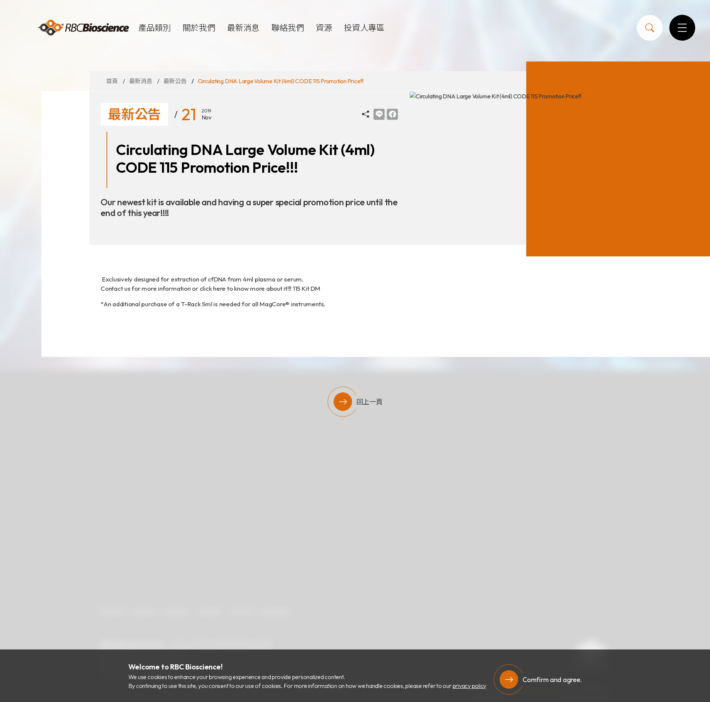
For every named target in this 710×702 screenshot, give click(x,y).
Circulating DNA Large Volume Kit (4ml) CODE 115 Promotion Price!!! (281, 81)
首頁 (112, 81)
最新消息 (243, 28)
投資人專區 (364, 28)
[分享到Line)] (379, 114)
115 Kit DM (306, 288)
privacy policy (470, 685)
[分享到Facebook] (392, 114)
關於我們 (199, 28)
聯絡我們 (287, 28)
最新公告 (175, 81)
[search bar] (650, 28)
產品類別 (154, 28)
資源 (324, 28)
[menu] (682, 28)
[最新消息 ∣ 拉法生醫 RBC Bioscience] (83, 28)
